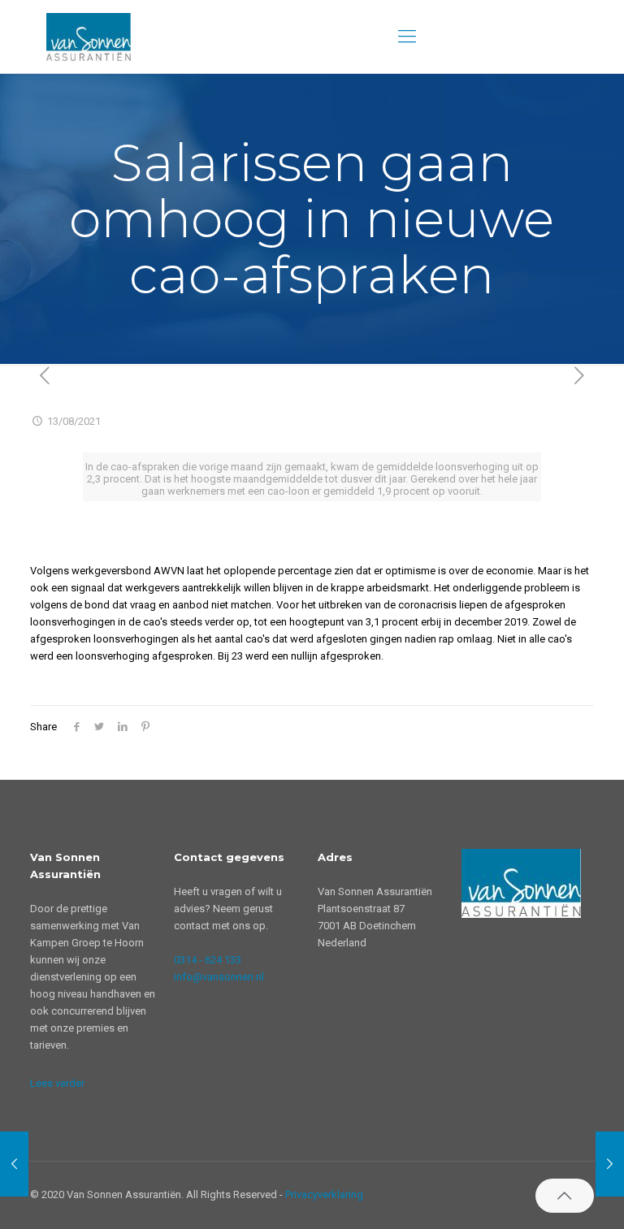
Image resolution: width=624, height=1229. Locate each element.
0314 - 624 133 (207, 960)
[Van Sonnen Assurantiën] (88, 36)
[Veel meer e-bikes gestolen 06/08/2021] (14, 1164)
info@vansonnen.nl (219, 977)
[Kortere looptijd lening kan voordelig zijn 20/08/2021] (610, 1164)
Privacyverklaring (324, 1194)
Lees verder (57, 1083)
